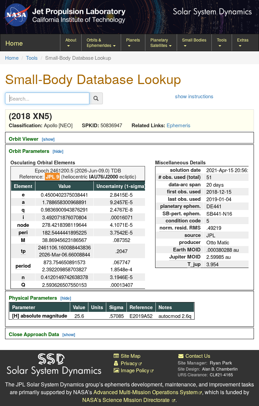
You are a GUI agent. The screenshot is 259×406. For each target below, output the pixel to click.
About (70, 40)
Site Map (129, 355)
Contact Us (197, 355)
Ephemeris (179, 125)
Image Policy (134, 370)
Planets (133, 40)
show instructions (194, 96)
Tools (222, 40)
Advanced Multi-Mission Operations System (145, 392)
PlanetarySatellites (159, 42)
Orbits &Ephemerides (99, 42)
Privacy (128, 363)
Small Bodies (194, 40)
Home (12, 57)
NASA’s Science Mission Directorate (126, 400)
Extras (243, 40)
